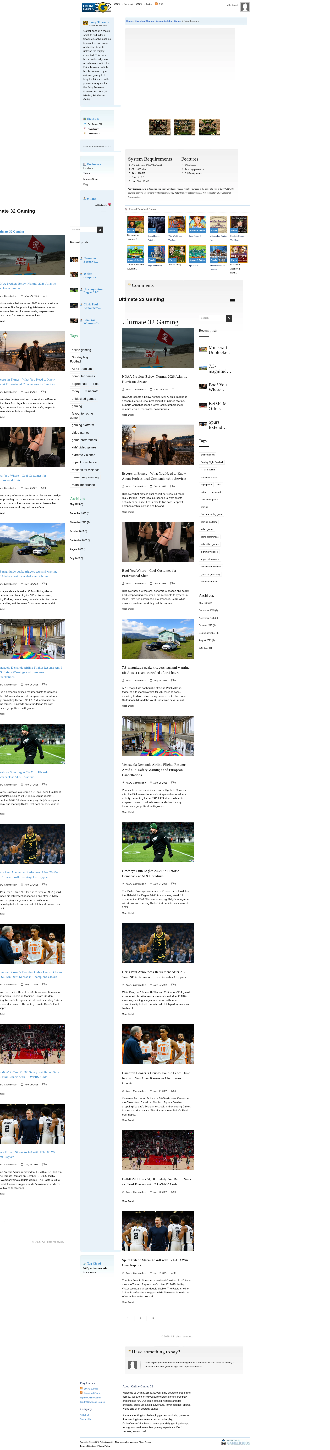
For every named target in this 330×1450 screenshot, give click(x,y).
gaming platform (83, 425)
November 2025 (80, 522)
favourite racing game (81, 415)
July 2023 (76, 558)
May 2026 (76, 504)
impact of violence (84, 462)
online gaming (81, 350)
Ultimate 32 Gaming (141, 299)
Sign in (223, 12)
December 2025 (79, 513)
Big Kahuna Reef (155, 265)
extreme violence (83, 455)
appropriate (79, 384)
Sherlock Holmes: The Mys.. (237, 237)
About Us (84, 1415)
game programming (85, 477)
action (93, 1268)
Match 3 (173, 230)
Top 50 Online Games (91, 1397)
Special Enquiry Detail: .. (154, 237)
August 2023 (78, 549)
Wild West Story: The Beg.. (175, 237)
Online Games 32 (97, 7)
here (213, 1362)
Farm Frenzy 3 (195, 235)
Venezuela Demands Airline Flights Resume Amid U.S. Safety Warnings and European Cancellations (154, 770)
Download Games (144, 21)
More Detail (128, 415)
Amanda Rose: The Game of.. (217, 267)
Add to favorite (101, 205)
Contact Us (85, 1419)
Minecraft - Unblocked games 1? (219, 352)
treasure (89, 1272)
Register (233, 12)
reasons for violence (86, 470)
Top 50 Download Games (92, 1402)
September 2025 (80, 540)
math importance (83, 485)
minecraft (91, 391)
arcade (102, 1268)
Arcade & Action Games (168, 21)
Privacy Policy (103, 1446)
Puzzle (131, 230)
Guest (235, 5)
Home (129, 21)
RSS (161, 4)
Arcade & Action (197, 230)
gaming (77, 406)
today (75, 391)
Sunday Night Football (80, 359)
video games (80, 432)
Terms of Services (88, 1446)
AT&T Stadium (82, 369)
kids (95, 384)
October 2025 (78, 531)
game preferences (84, 440)
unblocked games (84, 398)
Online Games (91, 1389)
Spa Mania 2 (194, 265)
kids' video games (84, 447)
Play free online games (125, 1442)
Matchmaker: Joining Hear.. (218, 237)
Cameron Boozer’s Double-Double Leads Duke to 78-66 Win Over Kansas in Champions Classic (156, 1078)
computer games (83, 376)
